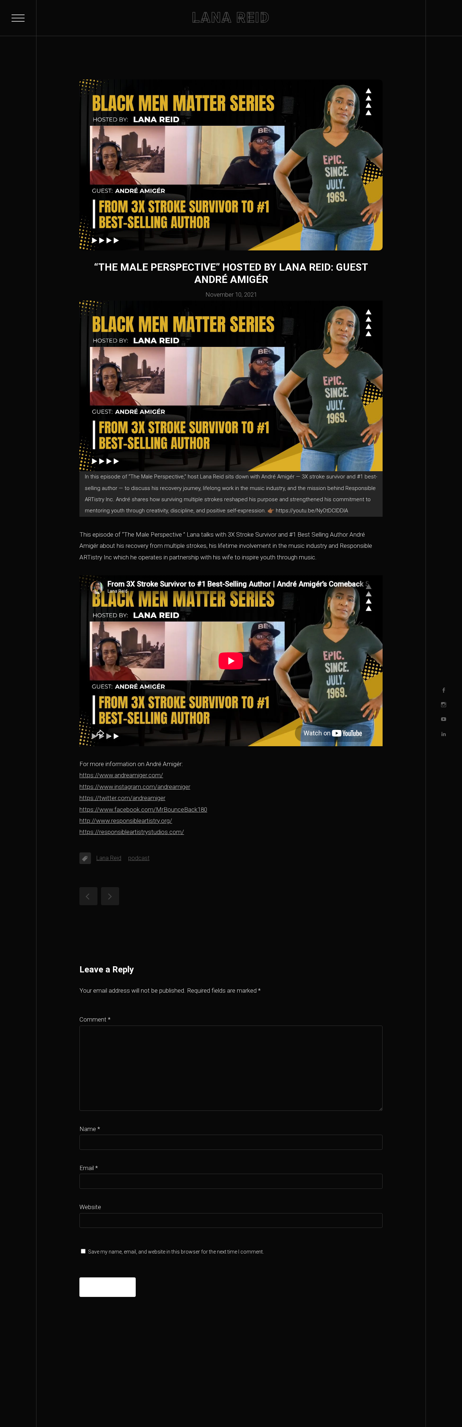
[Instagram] (443, 704)
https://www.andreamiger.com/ (121, 775)
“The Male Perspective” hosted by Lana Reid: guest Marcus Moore (88, 896)
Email (88, 1168)
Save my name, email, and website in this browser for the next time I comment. (176, 1252)
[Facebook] (443, 690)
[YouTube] (443, 719)
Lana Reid (108, 858)
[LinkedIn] (443, 734)
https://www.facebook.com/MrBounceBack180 (143, 809)
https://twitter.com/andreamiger (122, 797)
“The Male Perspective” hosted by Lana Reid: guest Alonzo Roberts (110, 896)
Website (90, 1207)
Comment (94, 1019)
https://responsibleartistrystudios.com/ (131, 831)
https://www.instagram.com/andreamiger (134, 786)
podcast (138, 858)
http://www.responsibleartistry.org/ (125, 820)
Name (89, 1128)
